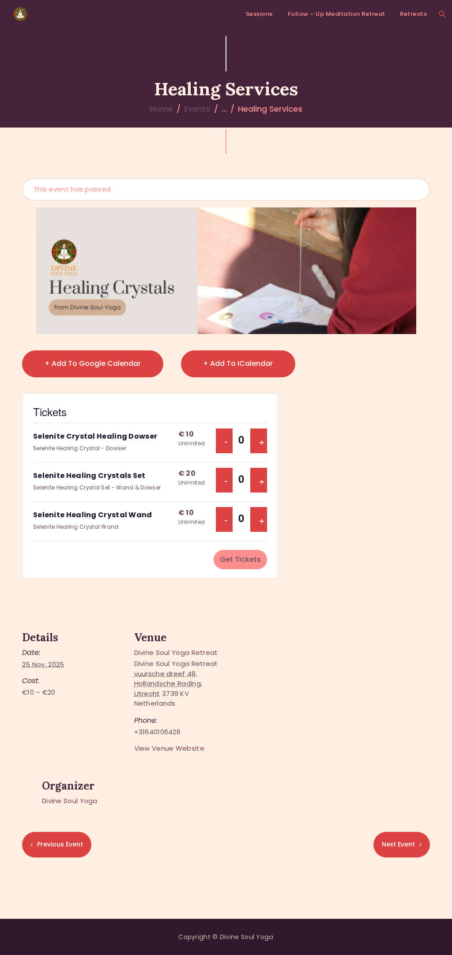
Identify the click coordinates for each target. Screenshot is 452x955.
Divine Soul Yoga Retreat (176, 652)
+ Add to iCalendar (238, 363)
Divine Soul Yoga (70, 800)
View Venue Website (169, 748)
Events (197, 108)
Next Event (398, 844)
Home (161, 108)
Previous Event (60, 844)
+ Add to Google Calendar (93, 363)
